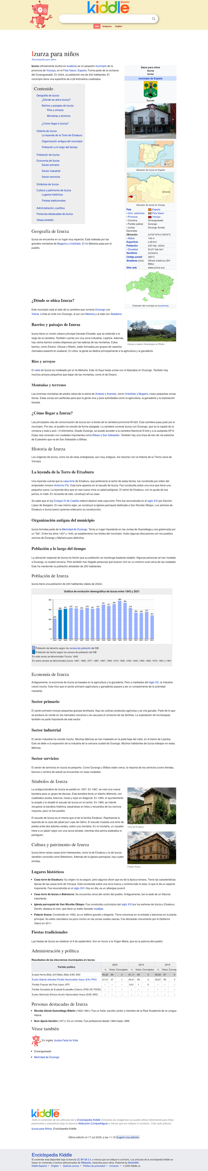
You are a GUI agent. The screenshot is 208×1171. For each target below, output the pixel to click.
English (118, 26)
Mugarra (62, 243)
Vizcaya (156, 216)
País (128, 209)
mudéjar (98, 909)
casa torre (69, 481)
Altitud (131, 238)
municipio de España (150, 78)
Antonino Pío (61, 485)
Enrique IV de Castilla (66, 501)
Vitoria (35, 314)
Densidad (133, 249)
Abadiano (116, 314)
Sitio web (131, 267)
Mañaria (90, 314)
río (86, 243)
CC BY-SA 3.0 (84, 1159)
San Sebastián (111, 435)
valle (37, 370)
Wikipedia (86, 1162)
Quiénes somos (71, 1165)
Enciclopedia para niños (44, 59)
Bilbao (96, 435)
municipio (101, 66)
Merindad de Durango (74, 529)
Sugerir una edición (127, 1137)
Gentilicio (131, 252)
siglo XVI (153, 501)
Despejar (147, 19)
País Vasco (158, 213)
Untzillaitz (75, 243)
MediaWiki (133, 1162)
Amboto (99, 394)
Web (97, 26)
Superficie (132, 241)
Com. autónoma (136, 213)
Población (132, 245)
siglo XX (154, 682)
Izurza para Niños (42, 1128)
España (156, 209)
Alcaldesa (131, 260)
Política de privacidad (94, 1165)
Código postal (134, 256)
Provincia (132, 216)
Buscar (153, 18)
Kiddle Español (39, 1165)
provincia (164, 305)
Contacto (114, 1165)
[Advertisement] (104, 39)
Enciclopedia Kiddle (88, 1120)
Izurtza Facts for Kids (66, 1040)
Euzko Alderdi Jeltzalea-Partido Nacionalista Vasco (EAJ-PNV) (64, 979)
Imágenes (107, 26)
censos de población (80, 648)
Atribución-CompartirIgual (93, 1123)
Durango (100, 309)
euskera (71, 66)
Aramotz (111, 394)
